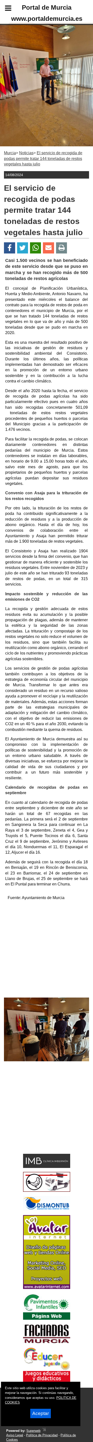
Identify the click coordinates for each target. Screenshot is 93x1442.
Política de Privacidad (42, 1435)
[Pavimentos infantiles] (46, 1318)
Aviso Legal (14, 1435)
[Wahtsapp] (35, 247)
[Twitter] (22, 247)
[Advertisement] (46, 951)
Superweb (33, 1431)
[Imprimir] (61, 247)
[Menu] (4, 9)
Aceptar (40, 1413)
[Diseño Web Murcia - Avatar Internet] (44, 1431)
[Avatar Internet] (46, 1287)
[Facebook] (9, 247)
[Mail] (48, 247)
